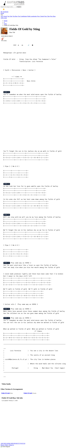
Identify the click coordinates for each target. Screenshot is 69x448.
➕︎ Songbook (6, 45)
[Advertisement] (34, 127)
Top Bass (15, 16)
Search (19, 6)
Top (2, 15)
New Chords (40, 16)
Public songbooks (32, 16)
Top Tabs (9, 16)
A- (18, 45)
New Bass (53, 16)
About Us (11, 445)
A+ (22, 45)
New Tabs (47, 16)
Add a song (4, 18)
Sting (5, 23)
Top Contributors (22, 16)
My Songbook (4, 11)
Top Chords (4, 16)
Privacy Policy (4, 445)
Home (2, 13)
